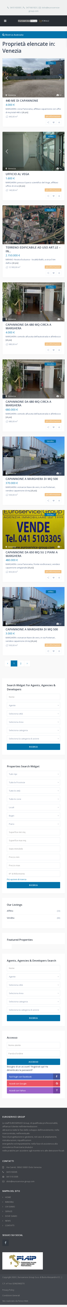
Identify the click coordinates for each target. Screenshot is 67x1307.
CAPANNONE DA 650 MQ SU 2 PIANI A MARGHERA (32, 554)
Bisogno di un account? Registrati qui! (26, 1066)
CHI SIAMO (10, 1206)
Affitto (10, 910)
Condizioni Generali (11, 1295)
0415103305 (15, 7)
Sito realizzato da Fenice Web (15, 1301)
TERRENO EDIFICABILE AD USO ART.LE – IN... (33, 249)
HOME (8, 1197)
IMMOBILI (9, 1201)
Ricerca (33, 746)
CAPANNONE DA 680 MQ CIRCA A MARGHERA (28, 326)
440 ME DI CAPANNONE (22, 100)
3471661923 (31, 7)
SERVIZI (8, 1211)
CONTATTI (9, 1225)
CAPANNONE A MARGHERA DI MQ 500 (32, 479)
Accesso (33, 1061)
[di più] (25, 112)
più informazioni (53, 116)
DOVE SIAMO (11, 1216)
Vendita (10, 917)
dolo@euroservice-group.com (44, 9)
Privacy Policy (8, 1290)
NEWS (8, 1220)
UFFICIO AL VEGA (17, 174)
